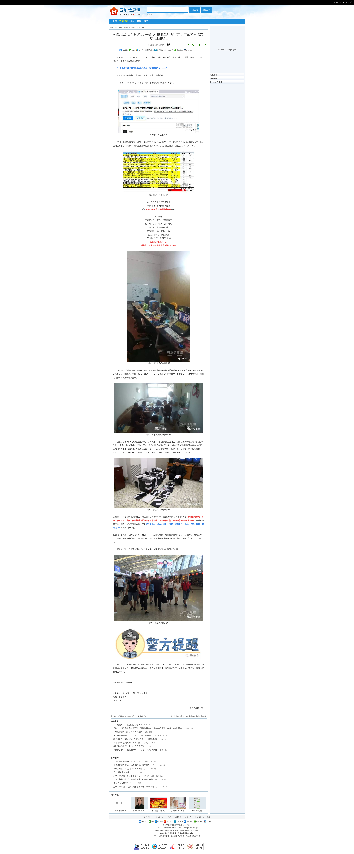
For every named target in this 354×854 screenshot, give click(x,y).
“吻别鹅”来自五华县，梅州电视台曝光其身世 (132, 765)
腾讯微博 (160, 50)
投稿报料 (198, 817)
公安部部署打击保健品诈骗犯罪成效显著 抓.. (190, 716)
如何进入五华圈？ (121, 783)
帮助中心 (349, 2)
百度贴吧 (170, 50)
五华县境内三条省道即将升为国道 (127, 769)
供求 (132, 21)
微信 (133, 50)
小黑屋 (207, 817)
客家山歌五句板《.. (139, 811)
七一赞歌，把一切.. (159, 811)
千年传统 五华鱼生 (121, 772)
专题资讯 (127, 28)
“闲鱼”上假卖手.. (197, 811)
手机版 (334, 2)
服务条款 (157, 817)
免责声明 (167, 817)
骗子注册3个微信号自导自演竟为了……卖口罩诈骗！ (136, 739)
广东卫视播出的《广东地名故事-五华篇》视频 (133, 779)
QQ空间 (141, 50)
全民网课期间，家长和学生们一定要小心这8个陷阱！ (136, 750)
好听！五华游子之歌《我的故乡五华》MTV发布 (133, 787)
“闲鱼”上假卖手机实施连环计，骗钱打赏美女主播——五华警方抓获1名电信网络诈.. (149, 728)
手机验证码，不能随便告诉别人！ (127, 725)
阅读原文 (117, 701)
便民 (146, 21)
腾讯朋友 (179, 50)
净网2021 (135, 28)
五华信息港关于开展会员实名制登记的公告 (131, 776)
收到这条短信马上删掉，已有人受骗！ (129, 746)
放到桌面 (341, 2)
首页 (115, 21)
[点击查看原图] (158, 133)
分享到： (125, 50)
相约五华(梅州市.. (120, 811)
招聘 (139, 21)
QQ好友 (189, 50)
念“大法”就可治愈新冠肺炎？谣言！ (128, 732)
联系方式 (178, 817)
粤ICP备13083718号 (193, 836)
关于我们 (147, 817)
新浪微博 (150, 50)
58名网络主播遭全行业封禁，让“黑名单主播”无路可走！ (137, 736)
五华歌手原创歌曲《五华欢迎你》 (127, 762)
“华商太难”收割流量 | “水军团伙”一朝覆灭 (131, 743)
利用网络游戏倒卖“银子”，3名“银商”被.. (132, 716)
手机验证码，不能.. (178, 811)
